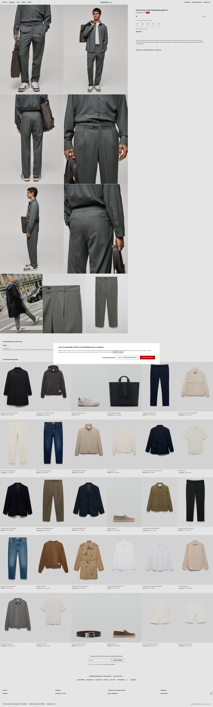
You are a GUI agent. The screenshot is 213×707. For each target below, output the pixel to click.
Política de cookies (118, 352)
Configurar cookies (108, 357)
